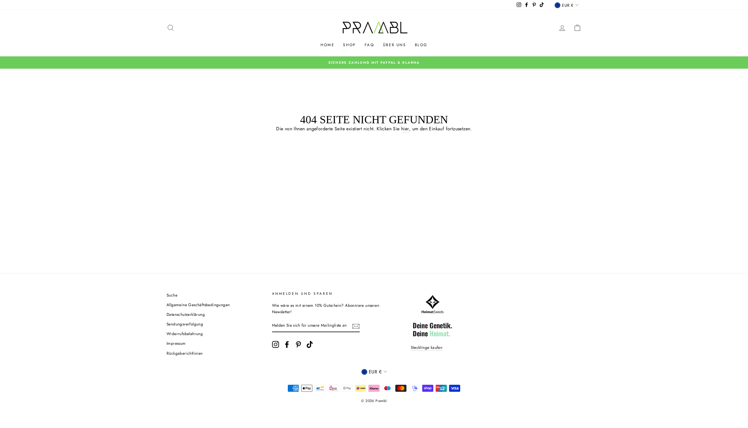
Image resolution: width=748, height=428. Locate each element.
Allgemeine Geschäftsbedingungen (198, 305)
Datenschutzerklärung (186, 314)
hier (405, 128)
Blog (421, 45)
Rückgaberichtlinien (185, 353)
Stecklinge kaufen (426, 347)
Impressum (176, 343)
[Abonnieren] (356, 326)
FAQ (369, 45)
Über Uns (394, 45)
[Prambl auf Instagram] (275, 344)
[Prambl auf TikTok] (309, 344)
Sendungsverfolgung (185, 324)
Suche (172, 295)
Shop (349, 45)
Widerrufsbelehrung (185, 334)
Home (327, 45)
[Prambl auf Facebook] (286, 344)
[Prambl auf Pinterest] (298, 344)
